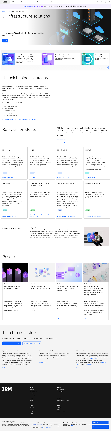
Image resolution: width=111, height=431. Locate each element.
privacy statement (46, 427)
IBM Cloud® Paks (94, 359)
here (72, 425)
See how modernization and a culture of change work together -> (20, 119)
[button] (105, 2)
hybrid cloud (88, 364)
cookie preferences (37, 424)
